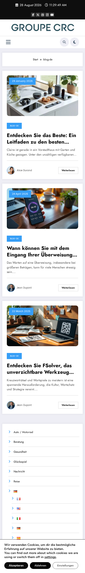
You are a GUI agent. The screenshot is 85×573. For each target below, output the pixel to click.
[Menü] (8, 42)
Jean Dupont (24, 287)
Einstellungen (65, 565)
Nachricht (19, 471)
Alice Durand (24, 170)
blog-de (14, 125)
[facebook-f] (33, 15)
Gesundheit (20, 452)
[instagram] (47, 15)
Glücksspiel (20, 462)
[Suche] (64, 42)
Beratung (19, 442)
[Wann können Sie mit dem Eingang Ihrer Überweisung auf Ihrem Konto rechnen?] (42, 208)
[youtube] (52, 15)
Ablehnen (40, 565)
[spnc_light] (74, 42)
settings (50, 557)
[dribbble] (43, 15)
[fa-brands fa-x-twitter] (38, 15)
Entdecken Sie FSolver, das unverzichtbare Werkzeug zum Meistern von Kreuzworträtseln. (39, 369)
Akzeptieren (16, 565)
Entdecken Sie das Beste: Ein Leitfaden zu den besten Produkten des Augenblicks (41, 138)
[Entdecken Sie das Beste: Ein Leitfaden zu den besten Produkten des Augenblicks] (42, 95)
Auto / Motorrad (23, 432)
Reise (17, 481)
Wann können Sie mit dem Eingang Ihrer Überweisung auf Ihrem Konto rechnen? (40, 251)
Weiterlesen (68, 170)
